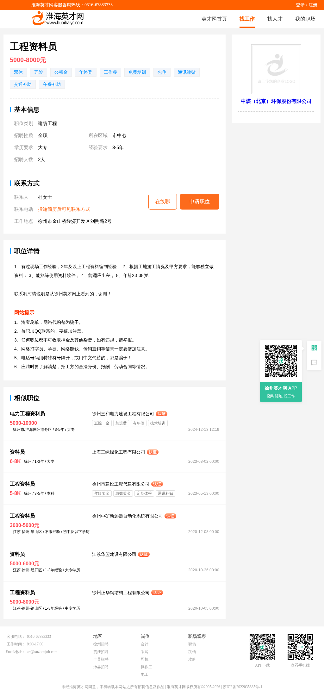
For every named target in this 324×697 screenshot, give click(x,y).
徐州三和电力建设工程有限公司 (123, 413)
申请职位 (200, 201)
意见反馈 (314, 362)
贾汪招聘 (101, 652)
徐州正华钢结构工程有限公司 (121, 592)
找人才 (275, 19)
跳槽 (192, 652)
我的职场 (305, 19)
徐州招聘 (101, 644)
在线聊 (162, 201)
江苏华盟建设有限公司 (114, 554)
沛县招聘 (101, 667)
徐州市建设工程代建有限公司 (121, 484)
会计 (144, 644)
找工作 (247, 19)
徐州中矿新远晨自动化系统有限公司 (127, 515)
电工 (144, 674)
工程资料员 (22, 484)
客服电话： (16, 636)
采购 (144, 652)
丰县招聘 (101, 659)
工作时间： (16, 644)
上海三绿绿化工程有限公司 (118, 452)
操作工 (146, 667)
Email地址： (16, 652)
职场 (192, 644)
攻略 (192, 659)
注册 (312, 5)
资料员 (17, 452)
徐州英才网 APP (281, 388)
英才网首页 (214, 19)
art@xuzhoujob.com (42, 652)
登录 (300, 5)
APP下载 (262, 665)
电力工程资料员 (27, 413)
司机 (144, 659)
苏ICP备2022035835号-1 (242, 687)
